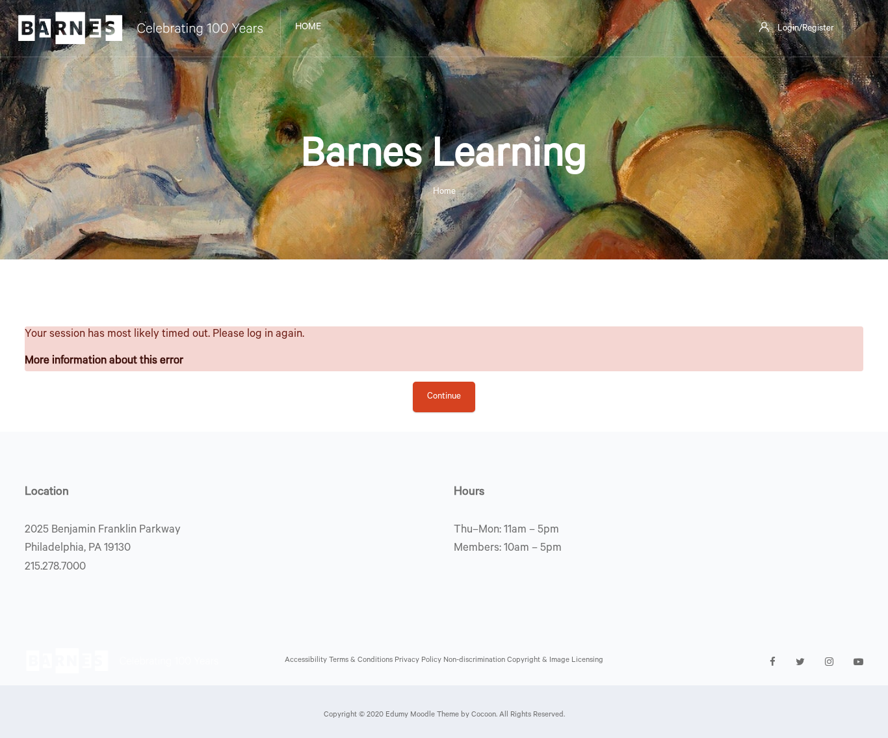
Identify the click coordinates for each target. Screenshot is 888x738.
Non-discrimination (475, 661)
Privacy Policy (419, 661)
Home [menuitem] (308, 28)
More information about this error (104, 362)
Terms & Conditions (362, 661)
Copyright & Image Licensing (555, 661)
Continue (444, 397)
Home (444, 192)
